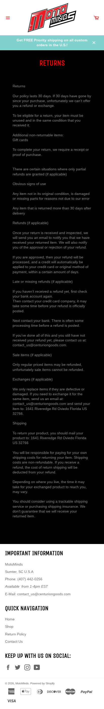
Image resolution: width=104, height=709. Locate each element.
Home (10, 619)
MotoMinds (22, 683)
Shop (9, 626)
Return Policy (15, 634)
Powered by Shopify (42, 683)
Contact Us (14, 641)
